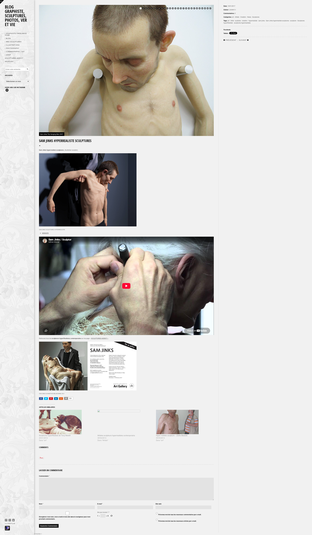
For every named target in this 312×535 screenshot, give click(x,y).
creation (244, 21)
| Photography (12, 48)
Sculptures (255, 17)
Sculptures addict (14, 58)
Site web (158, 504)
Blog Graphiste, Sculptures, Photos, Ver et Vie (16, 15)
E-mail (100, 504)
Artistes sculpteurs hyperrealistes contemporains (116, 435)
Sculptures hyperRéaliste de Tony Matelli (54, 435)
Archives (9, 61)
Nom (41, 504)
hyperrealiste (253, 21)
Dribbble (10, 520)
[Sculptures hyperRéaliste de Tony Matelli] (67, 422)
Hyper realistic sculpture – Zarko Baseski (171, 435)
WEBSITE (45, 233)
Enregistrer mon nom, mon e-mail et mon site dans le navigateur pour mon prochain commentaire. (64, 518)
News (249, 17)
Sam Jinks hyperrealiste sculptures (277, 21)
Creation (243, 17)
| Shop (8, 55)
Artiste (237, 17)
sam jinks (261, 21)
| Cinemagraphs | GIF (15, 51)
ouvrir (2, 2)
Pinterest (6, 520)
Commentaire (44, 476)
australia (238, 21)
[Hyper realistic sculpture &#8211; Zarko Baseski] (184, 422)
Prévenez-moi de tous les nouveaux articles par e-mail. (177, 521)
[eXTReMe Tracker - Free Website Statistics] (7, 529)
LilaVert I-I (232, 10)
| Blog (8, 38)
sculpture (293, 21)
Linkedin (13, 520)
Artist (232, 21)
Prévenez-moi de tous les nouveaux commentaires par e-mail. (179, 514)
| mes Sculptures (13, 42)
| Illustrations (12, 45)
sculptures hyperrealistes (242, 23)
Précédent (230, 40)
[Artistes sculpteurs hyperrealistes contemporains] (126, 422)
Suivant (243, 40)
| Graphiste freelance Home (16, 34)
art (233, 17)
